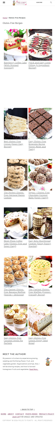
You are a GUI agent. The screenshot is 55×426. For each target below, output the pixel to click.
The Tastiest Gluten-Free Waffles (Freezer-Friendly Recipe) (40, 292)
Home (5, 18)
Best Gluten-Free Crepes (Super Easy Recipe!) (13, 144)
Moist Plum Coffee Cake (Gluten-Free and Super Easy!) (15, 244)
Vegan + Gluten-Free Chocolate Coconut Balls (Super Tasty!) (39, 195)
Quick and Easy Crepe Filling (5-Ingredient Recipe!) (40, 65)
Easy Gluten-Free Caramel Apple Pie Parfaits (13, 341)
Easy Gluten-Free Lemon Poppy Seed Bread (38, 341)
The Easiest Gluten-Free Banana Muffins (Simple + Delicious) (14, 292)
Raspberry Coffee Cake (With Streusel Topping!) (15, 65)
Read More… (33, 369)
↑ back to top (26, 409)
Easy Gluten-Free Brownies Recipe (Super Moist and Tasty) (37, 145)
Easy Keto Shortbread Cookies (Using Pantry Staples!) (40, 244)
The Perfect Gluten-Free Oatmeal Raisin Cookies (14, 195)
